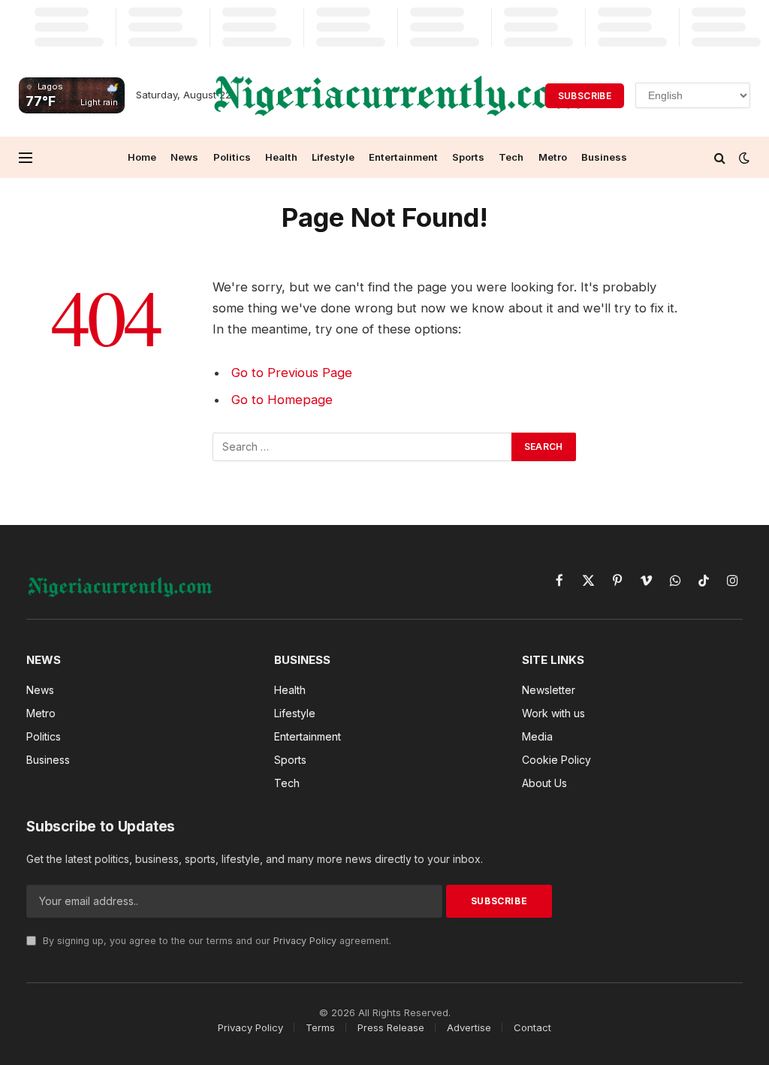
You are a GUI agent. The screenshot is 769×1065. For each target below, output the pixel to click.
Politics (232, 157)
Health (281, 157)
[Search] (719, 157)
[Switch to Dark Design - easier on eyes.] (742, 158)
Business (604, 157)
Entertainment (403, 157)
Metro (552, 157)
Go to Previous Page (291, 372)
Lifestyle (333, 157)
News (184, 157)
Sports (468, 157)
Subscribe (584, 95)
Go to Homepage (282, 399)
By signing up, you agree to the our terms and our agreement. (215, 940)
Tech (511, 157)
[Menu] (25, 157)
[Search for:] (363, 447)
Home (142, 157)
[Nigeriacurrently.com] (399, 95)
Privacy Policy (304, 940)
